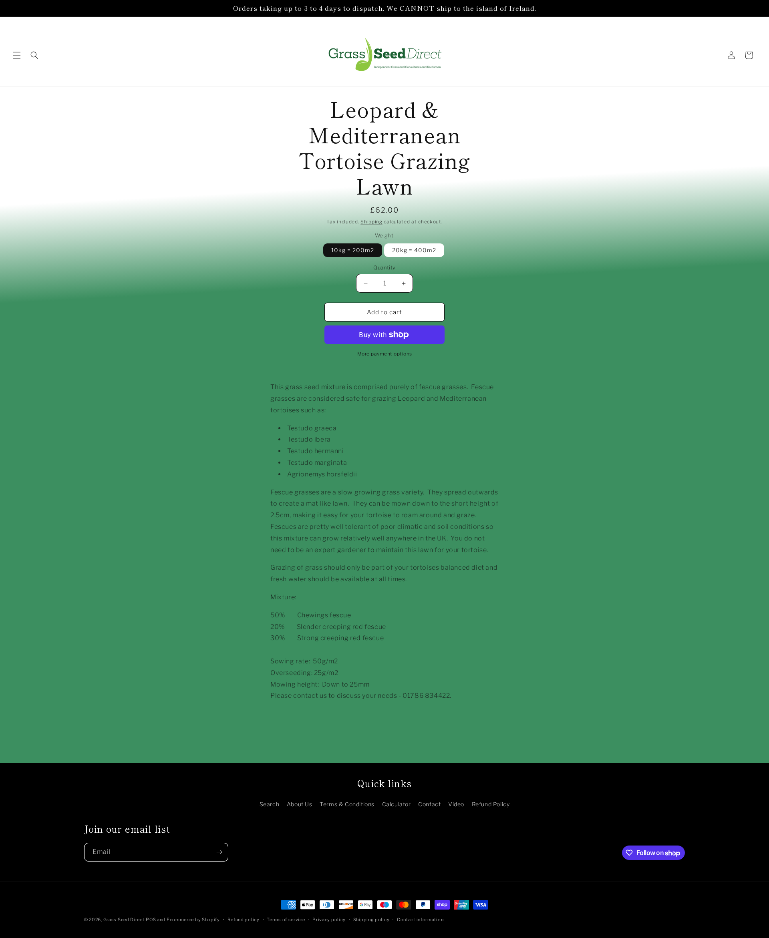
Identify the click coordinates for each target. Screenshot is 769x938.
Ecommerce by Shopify (193, 919)
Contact (429, 804)
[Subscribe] (219, 852)
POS (151, 919)
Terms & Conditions (347, 804)
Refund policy (243, 919)
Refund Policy (491, 804)
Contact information (420, 919)
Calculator (396, 804)
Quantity (384, 267)
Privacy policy (329, 919)
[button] (17, 55)
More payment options (384, 354)
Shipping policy (371, 919)
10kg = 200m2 (352, 250)
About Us (299, 804)
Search (270, 804)
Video (456, 804)
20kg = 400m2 (414, 250)
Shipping (371, 222)
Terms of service (286, 919)
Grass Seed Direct (124, 919)
